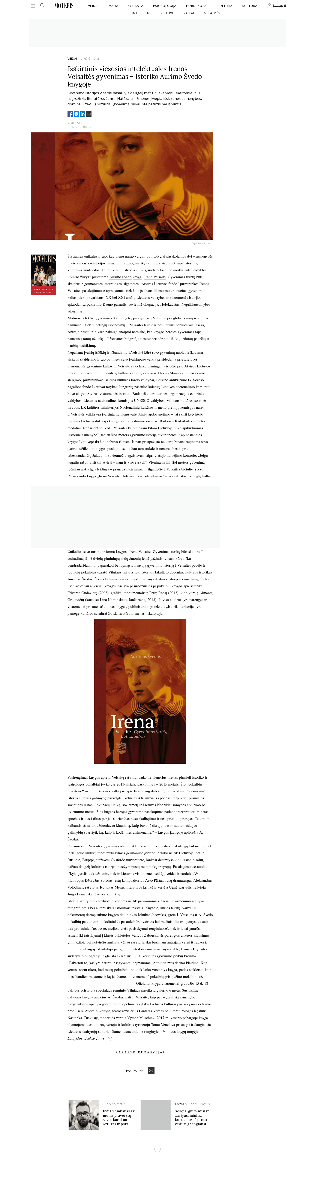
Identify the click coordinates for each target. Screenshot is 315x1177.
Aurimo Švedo (120, 276)
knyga (137, 276)
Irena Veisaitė (155, 276)
